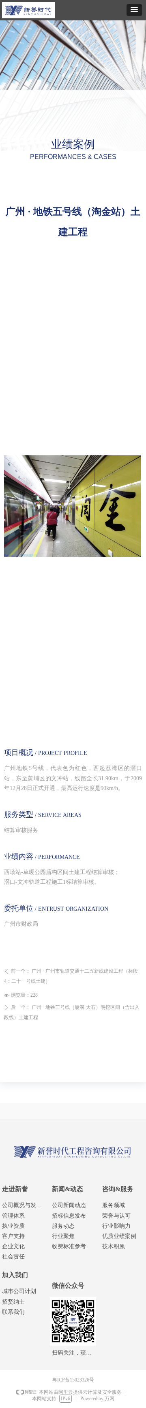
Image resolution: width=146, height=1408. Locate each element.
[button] (134, 10)
